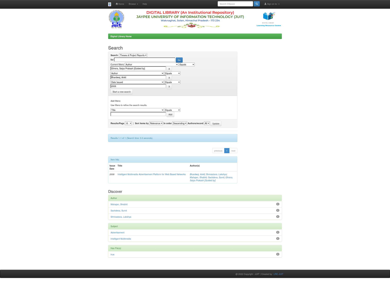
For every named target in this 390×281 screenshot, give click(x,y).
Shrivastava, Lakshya (216, 174)
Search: (115, 55)
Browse (132, 3)
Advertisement (117, 232)
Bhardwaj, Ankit (197, 174)
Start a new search (122, 91)
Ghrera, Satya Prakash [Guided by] (211, 179)
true (112, 254)
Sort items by (142, 123)
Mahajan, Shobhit (198, 177)
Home (121, 3)
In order (168, 123)
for (112, 59)
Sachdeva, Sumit (216, 177)
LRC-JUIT (278, 274)
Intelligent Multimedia (121, 238)
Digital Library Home (121, 36)
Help (145, 3)
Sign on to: (272, 3)
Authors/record (195, 123)
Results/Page (117, 123)
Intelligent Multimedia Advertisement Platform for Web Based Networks (152, 174)
